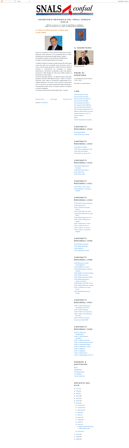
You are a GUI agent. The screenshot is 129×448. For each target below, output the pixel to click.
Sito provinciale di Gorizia (81, 96)
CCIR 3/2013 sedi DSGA (81, 151)
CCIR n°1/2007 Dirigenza (81, 309)
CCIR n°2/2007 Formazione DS (83, 311)
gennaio (79, 431)
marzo (79, 424)
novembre (80, 407)
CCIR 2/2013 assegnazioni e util (83, 149)
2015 (77, 393)
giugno (79, 417)
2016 (77, 391)
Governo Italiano (78, 115)
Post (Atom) (44, 102)
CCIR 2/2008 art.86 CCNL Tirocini (83, 283)
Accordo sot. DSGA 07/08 (81, 320)
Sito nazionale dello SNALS (81, 103)
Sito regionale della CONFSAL (82, 105)
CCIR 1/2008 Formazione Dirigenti (83, 273)
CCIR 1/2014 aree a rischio (81, 134)
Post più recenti (40, 99)
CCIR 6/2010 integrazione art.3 (82, 217)
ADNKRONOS (78, 369)
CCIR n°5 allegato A (79, 348)
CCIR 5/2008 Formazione (81, 275)
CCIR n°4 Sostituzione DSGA (82, 344)
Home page (53, 99)
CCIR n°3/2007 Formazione (82, 317)
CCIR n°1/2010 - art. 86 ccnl (82, 227)
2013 (77, 398)
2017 (77, 388)
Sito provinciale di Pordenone (82, 98)
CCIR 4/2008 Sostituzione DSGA (83, 277)
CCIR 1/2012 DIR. (79, 172)
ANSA (75, 367)
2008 (77, 439)
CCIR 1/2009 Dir (78, 248)
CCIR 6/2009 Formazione (81, 244)
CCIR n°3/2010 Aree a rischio (82, 223)
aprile (79, 422)
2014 (77, 396)
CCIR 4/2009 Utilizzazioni (81, 246)
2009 (77, 436)
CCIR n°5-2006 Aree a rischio (82, 346)
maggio (79, 419)
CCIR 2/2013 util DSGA (80, 147)
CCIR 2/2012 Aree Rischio (81, 170)
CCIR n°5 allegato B (79, 351)
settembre (80, 410)
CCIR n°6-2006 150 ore (80, 353)
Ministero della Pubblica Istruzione (83, 111)
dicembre (80, 405)
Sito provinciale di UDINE (81, 100)
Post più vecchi (67, 99)
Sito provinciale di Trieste (81, 94)
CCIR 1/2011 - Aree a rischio (82, 186)
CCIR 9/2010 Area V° (80, 205)
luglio (79, 414)
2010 (77, 434)
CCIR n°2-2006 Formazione (82, 340)
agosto (79, 412)
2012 (77, 400)
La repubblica (78, 374)
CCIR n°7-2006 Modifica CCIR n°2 (83, 355)
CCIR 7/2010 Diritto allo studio (82, 211)
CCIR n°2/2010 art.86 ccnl (81, 225)
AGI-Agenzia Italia (79, 372)
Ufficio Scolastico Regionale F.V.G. (83, 109)
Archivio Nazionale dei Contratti (83, 119)
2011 (77, 403)
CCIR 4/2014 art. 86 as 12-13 (82, 153)
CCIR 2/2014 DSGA (79, 132)
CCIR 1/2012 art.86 (79, 174)
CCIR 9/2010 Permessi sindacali (83, 203)
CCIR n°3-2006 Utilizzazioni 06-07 (83, 342)
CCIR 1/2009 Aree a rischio (81, 250)
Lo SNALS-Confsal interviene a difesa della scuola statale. (52, 31)
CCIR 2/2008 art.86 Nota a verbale (83, 285)
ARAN (75, 117)
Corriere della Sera (79, 376)
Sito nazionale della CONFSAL (82, 107)
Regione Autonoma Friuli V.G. (82, 113)
